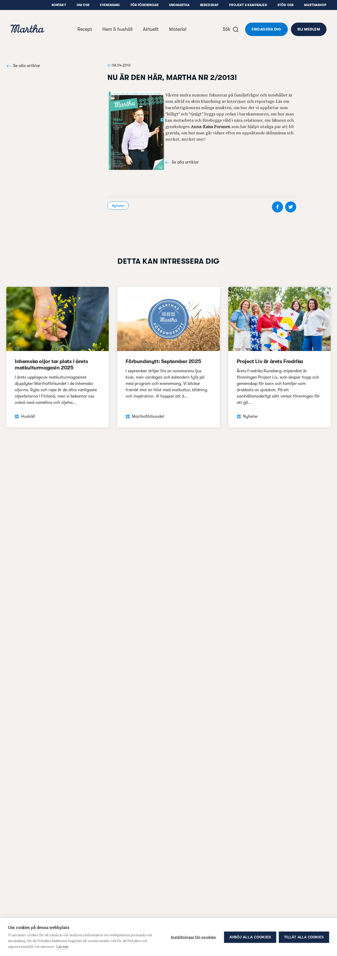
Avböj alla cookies (250, 937)
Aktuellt (150, 29)
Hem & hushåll (117, 29)
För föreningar (145, 5)
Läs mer (62, 946)
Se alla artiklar (26, 65)
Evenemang (110, 5)
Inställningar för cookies (193, 937)
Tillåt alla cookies (304, 937)
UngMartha (179, 5)
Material (177, 29)
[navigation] (27, 29)
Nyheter (118, 206)
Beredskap (209, 5)
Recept (84, 29)
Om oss (83, 5)
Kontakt (59, 5)
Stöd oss (285, 5)
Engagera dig (266, 29)
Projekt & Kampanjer (248, 5)
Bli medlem (309, 29)
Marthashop (315, 5)
